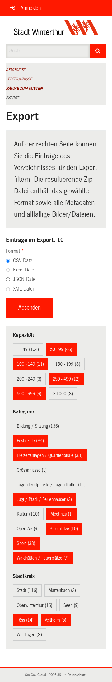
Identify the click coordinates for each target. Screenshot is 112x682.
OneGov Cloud (36, 675)
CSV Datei (23, 260)
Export (12, 98)
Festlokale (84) (30, 440)
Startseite (15, 70)
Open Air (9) (28, 528)
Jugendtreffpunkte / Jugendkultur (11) (51, 484)
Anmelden (31, 8)
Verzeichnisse (19, 79)
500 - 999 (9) (29, 393)
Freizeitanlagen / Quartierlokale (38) (49, 455)
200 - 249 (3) (29, 379)
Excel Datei (24, 269)
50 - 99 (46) (61, 349)
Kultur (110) (28, 514)
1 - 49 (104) (28, 349)
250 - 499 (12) (66, 379)
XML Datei (23, 288)
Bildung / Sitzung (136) (38, 426)
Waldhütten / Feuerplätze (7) (42, 557)
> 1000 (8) (63, 393)
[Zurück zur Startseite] (56, 29)
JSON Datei (24, 279)
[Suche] (98, 51)
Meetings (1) (61, 514)
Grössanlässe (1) (32, 470)
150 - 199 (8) (67, 364)
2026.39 (55, 675)
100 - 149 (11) (30, 364)
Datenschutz (77, 675)
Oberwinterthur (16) (34, 605)
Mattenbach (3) (62, 590)
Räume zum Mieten (24, 88)
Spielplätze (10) (64, 528)
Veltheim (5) (55, 619)
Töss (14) (25, 619)
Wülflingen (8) (29, 634)
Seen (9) (71, 605)
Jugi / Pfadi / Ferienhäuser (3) (44, 499)
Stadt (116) (27, 590)
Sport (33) (26, 543)
